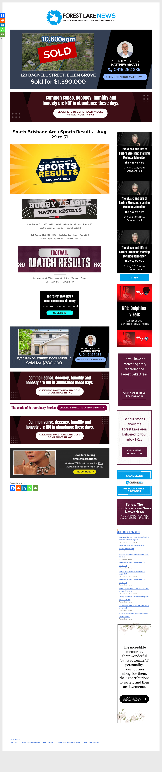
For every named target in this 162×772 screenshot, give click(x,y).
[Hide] (1, 39)
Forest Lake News (15, 740)
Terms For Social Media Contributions (69, 742)
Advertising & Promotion (91, 742)
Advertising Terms (48, 742)
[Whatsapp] (29, 488)
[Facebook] (12, 488)
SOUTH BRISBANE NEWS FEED (128, 532)
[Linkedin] (24, 488)
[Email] (35, 488)
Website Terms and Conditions (31, 742)
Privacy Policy (14, 742)
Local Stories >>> (134, 277)
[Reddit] (18, 488)
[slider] (136, 345)
